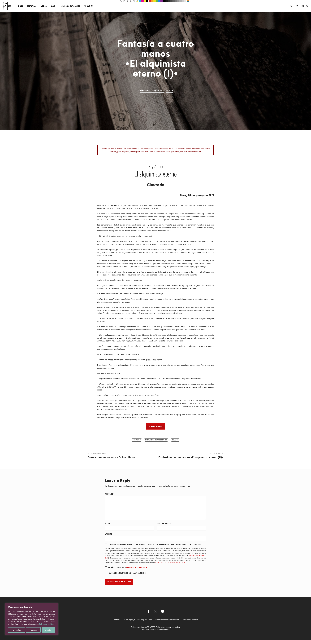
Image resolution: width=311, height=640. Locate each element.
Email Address (164, 524)
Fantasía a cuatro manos (152, 90)
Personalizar (16, 630)
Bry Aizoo (137, 440)
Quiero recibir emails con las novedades (127, 573)
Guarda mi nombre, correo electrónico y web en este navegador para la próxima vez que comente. (155, 544)
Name (108, 524)
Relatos (169, 90)
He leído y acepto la (128, 567)
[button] (292, 6)
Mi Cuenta (88, 6)
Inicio (20, 6)
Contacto (117, 620)
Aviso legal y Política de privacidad (138, 620)
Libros (44, 6)
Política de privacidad (136, 567)
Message (109, 494)
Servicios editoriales (70, 6)
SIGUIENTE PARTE (155, 426)
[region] (31, 619)
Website (108, 534)
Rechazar (33, 630)
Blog (53, 6)
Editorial (31, 6)
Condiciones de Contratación (167, 620)
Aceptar (48, 630)
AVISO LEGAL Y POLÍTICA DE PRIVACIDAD (170, 563)
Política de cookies (46, 624)
